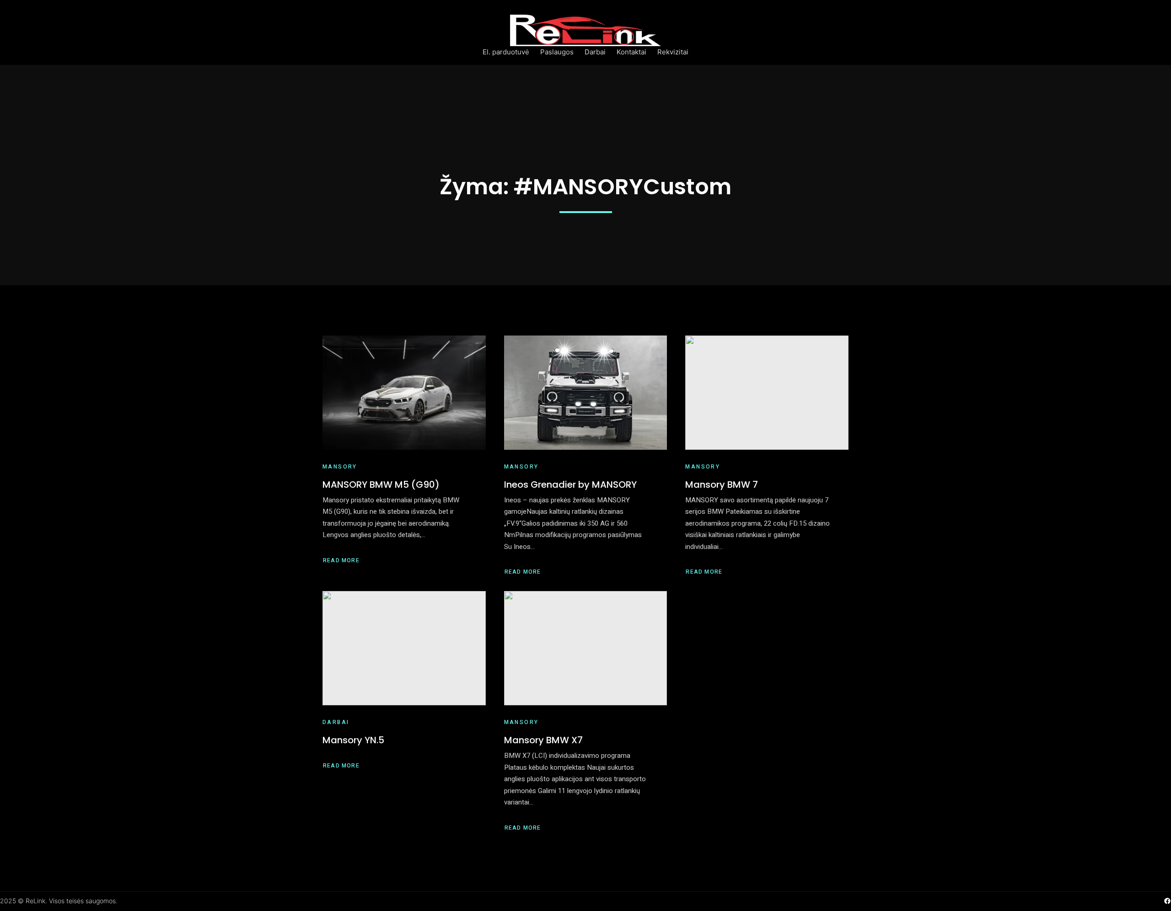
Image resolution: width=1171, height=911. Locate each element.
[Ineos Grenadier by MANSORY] (585, 393)
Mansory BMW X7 (543, 740)
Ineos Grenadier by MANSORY (570, 484)
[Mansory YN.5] (404, 648)
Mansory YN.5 (353, 740)
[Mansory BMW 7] (767, 393)
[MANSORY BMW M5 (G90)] (404, 393)
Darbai (335, 722)
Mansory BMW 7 (721, 484)
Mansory (339, 467)
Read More (341, 560)
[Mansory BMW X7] (585, 648)
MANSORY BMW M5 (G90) (381, 484)
